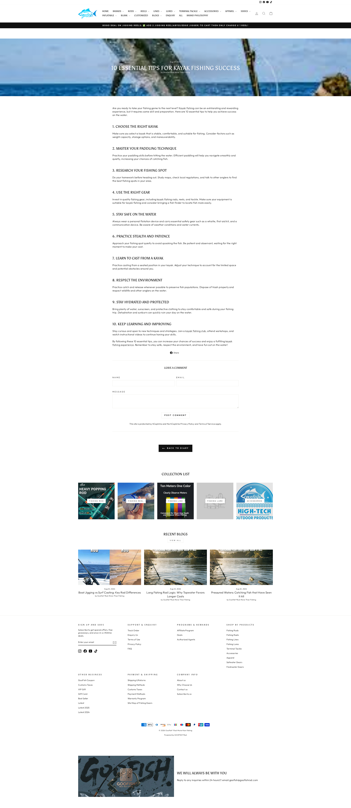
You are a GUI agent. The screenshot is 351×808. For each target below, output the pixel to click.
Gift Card (82, 694)
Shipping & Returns (137, 680)
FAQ (130, 648)
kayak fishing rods (167, 199)
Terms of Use (134, 639)
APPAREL (230, 11)
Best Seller (83, 698)
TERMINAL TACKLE (188, 11)
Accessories (232, 653)
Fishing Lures (233, 644)
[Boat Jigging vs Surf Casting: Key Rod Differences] (109, 567)
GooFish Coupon (86, 680)
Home (105, 11)
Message (118, 391)
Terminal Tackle (234, 648)
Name (116, 377)
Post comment (175, 415)
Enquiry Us (133, 635)
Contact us (182, 689)
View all (175, 540)
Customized (141, 15)
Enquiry (170, 15)
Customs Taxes (85, 685)
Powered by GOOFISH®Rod (175, 735)
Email (180, 377)
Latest (81, 703)
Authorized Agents (186, 639)
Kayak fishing (186, 108)
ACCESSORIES (211, 11)
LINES (156, 11)
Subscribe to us (184, 694)
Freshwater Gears (235, 667)
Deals (179, 635)
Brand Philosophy (197, 15)
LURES (169, 11)
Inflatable (108, 15)
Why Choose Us (184, 685)
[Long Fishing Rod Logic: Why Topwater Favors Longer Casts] (175, 567)
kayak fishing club (195, 331)
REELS (144, 11)
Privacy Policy (187, 424)
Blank (124, 15)
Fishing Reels (233, 635)
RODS (131, 11)
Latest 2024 (84, 712)
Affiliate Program (185, 630)
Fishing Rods (233, 630)
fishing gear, (138, 199)
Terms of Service (207, 424)
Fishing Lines (233, 639)
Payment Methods (136, 694)
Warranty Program (137, 698)
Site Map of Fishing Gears (140, 703)
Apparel (230, 657)
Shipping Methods (136, 685)
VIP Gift (82, 689)
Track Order (133, 630)
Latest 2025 (84, 707)
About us (181, 680)
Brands (117, 11)
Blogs (156, 15)
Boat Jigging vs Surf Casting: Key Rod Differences (109, 592)
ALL (180, 15)
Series (244, 11)
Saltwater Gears (234, 662)
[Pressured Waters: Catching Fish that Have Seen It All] (241, 567)
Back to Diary (177, 448)
